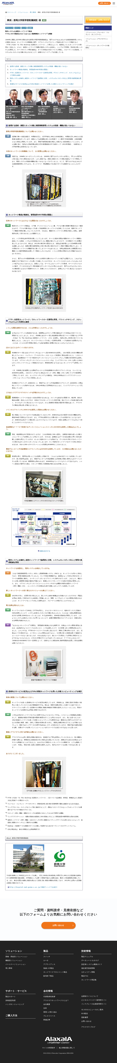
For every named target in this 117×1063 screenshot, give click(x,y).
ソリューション (23, 12)
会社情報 (48, 991)
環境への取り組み (50, 1012)
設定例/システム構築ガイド (91, 964)
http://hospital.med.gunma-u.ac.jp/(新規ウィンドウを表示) (33, 887)
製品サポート (10, 996)
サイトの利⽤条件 (48, 1048)
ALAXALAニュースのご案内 (92, 1010)
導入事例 (33, 12)
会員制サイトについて (89, 996)
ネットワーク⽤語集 (89, 980)
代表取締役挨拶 (49, 996)
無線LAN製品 (48, 968)
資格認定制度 (10, 1000)
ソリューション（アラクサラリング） (97, 40)
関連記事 (46, 1020)
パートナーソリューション (15, 964)
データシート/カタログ (90, 960)
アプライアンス (49, 964)
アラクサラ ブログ (88, 1027)
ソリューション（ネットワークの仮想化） (97, 46)
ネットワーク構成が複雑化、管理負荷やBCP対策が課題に (29, 69)
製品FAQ (84, 976)
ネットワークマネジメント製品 (55, 972)
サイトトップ (11, 12)
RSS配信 (84, 1013)
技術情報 (86, 951)
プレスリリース (49, 1016)
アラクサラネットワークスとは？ (56, 1000)
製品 (45, 951)
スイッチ (46, 956)
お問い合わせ (86, 1021)
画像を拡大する (45, 551)
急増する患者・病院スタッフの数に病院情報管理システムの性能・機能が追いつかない (39, 66)
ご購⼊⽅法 (11, 1015)
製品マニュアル (87, 956)
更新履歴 (84, 1017)
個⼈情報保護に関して (67, 1048)
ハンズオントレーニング (14, 1004)
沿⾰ (45, 1008)
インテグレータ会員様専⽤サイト (94, 1004)
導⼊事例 (8, 968)
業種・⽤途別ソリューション (16, 956)
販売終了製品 (48, 976)
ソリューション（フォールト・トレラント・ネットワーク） (97, 33)
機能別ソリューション (13, 960)
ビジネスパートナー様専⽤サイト (94, 1000)
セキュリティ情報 (88, 972)
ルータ (45, 960)
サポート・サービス (16, 991)
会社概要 (46, 1004)
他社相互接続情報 (88, 968)
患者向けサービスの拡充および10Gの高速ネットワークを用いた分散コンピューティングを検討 (42, 84)
